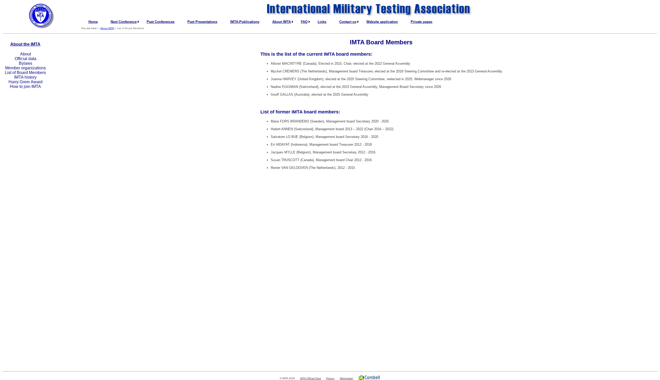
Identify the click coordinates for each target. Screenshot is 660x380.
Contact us (347, 22)
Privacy (330, 378)
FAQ (304, 22)
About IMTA (281, 22)
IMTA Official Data (310, 378)
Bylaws (25, 63)
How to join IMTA (25, 86)
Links (322, 22)
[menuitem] (93, 22)
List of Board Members (25, 72)
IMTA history (25, 77)
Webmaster (346, 378)
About (25, 54)
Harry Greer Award (26, 82)
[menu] (25, 70)
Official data (25, 58)
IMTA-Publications (244, 22)
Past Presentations (202, 22)
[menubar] (260, 22)
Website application (382, 22)
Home (93, 22)
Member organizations (25, 68)
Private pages (421, 22)
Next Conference (124, 22)
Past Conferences (161, 22)
